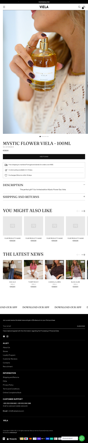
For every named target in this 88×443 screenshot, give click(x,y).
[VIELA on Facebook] (4, 336)
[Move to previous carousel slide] (78, 211)
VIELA (16, 430)
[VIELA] (44, 7)
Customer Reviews (10, 359)
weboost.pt (13, 432)
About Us (6, 347)
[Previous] (18, 2)
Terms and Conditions (11, 389)
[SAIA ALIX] (12, 269)
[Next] (69, 2)
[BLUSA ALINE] (75, 269)
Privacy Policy (8, 385)
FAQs (5, 381)
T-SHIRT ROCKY (33, 282)
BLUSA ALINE (75, 282)
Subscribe (81, 326)
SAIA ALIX (12, 282)
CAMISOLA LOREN (54, 282)
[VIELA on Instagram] (7, 336)
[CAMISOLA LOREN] (54, 269)
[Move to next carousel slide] (83, 211)
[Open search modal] (79, 7)
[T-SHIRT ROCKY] (33, 269)
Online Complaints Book (12, 393)
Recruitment (8, 366)
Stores (5, 351)
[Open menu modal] (4, 7)
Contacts (6, 363)
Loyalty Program (9, 355)
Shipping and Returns (11, 377)
